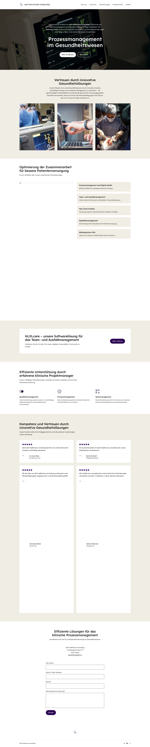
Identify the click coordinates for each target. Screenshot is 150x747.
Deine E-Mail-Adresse (54, 672)
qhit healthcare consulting (37, 4)
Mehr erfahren (117, 341)
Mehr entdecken (68, 55)
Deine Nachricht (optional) (55, 691)
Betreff (48, 682)
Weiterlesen (84, 55)
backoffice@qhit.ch (75, 655)
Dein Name (50, 663)
